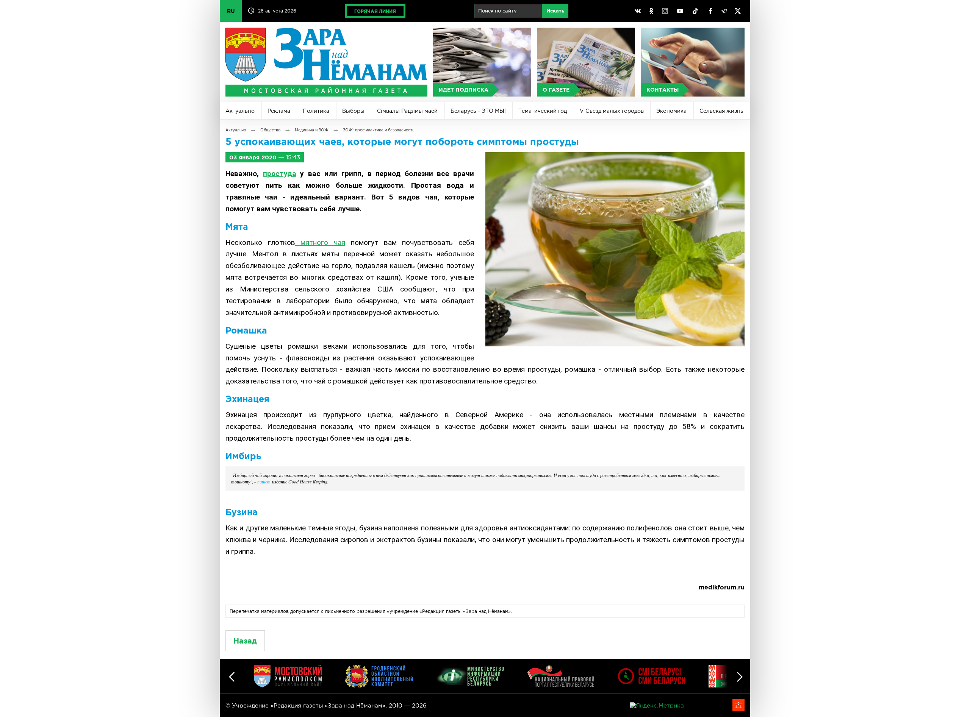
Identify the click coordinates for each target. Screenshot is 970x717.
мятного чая (320, 242)
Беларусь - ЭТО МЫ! (478, 111)
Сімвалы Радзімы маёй (407, 111)
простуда (279, 173)
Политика (316, 111)
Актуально (240, 111)
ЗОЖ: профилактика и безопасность (378, 130)
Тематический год (542, 111)
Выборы (353, 111)
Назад (245, 640)
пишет (264, 482)
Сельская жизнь (721, 111)
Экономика (671, 111)
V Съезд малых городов (612, 111)
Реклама (279, 111)
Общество (270, 130)
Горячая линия (375, 11)
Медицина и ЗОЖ (312, 130)
